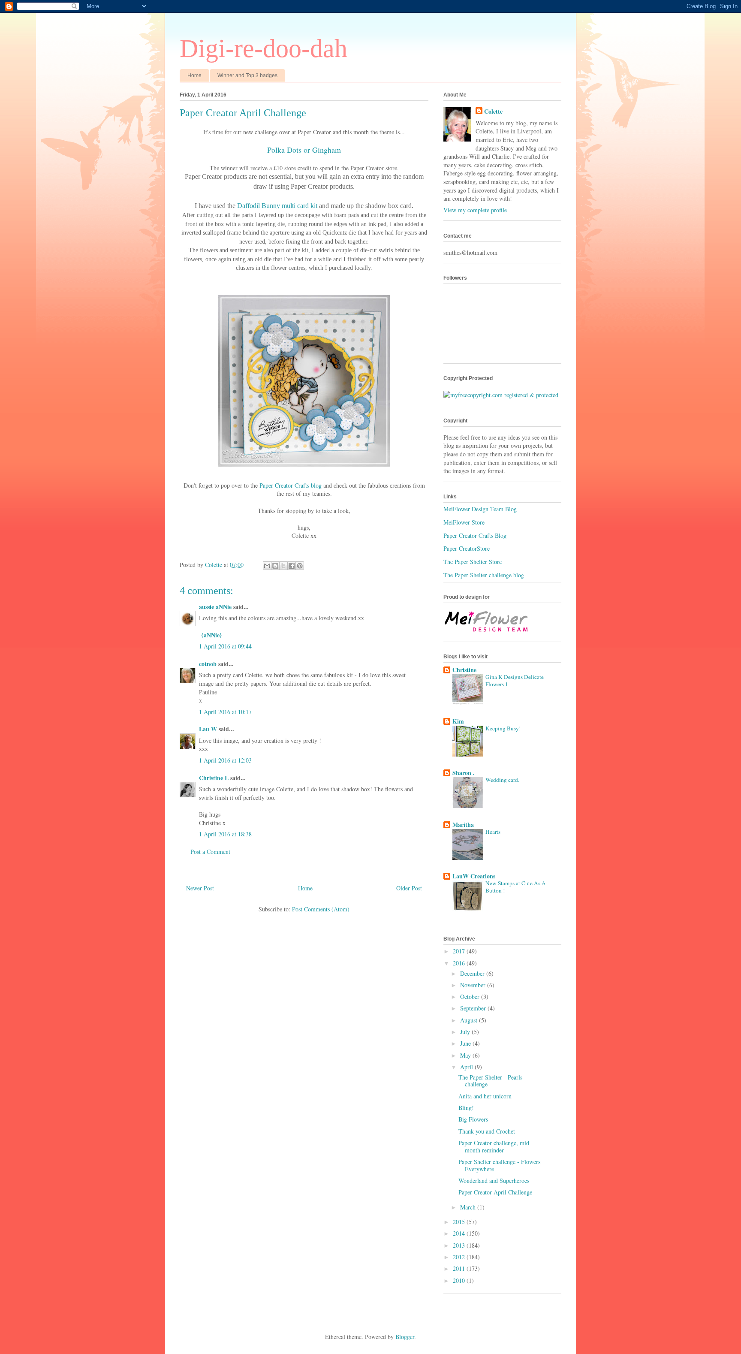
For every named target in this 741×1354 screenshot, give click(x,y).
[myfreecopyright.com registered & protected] (500, 395)
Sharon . (463, 772)
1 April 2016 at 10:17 (225, 712)
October (470, 996)
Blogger (404, 1337)
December (473, 973)
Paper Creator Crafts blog (290, 485)
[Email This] (267, 565)
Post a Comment (210, 851)
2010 (460, 1280)
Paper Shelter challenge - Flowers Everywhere (499, 1165)
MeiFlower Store (464, 522)
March (468, 1207)
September (474, 1008)
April (467, 1067)
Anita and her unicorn (485, 1096)
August (469, 1020)
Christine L (214, 777)
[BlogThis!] (275, 565)
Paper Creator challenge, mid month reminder (493, 1146)
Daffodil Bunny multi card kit (277, 205)
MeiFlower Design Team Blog (480, 509)
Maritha (463, 824)
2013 (460, 1245)
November (473, 985)
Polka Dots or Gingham (304, 150)
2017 (460, 951)
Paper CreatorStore (466, 548)
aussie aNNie (215, 606)
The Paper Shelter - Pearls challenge (490, 1081)
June (466, 1043)
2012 (460, 1257)
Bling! (466, 1108)
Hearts (492, 831)
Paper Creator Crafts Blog (474, 535)
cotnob (208, 663)
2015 (460, 1222)
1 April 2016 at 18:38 (225, 834)
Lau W (208, 728)
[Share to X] (283, 565)
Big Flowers (473, 1119)
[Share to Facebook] (291, 565)
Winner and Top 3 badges (247, 75)
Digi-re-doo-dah (263, 48)
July (466, 1032)
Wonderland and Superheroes (493, 1180)
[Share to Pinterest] (299, 565)
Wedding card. (502, 780)
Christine (464, 669)
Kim (458, 721)
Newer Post (200, 888)
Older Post (409, 888)
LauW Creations (473, 876)
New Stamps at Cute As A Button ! (515, 886)
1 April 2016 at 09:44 (225, 646)
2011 (460, 1268)
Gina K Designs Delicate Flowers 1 (514, 680)
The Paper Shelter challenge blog (483, 575)
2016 (460, 963)
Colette (493, 111)
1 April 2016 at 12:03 (225, 760)
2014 (460, 1233)
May (466, 1055)
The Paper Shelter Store (472, 562)
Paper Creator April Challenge (495, 1192)
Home (194, 75)
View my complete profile (475, 210)
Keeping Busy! (503, 728)
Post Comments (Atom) (320, 909)
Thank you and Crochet (486, 1131)
